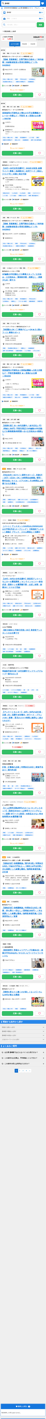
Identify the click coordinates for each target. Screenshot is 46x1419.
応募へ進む (17, 95)
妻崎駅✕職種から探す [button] (9, 1031)
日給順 (32, 44)
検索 (40, 25)
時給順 (24, 44)
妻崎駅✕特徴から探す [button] (9, 1035)
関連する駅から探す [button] (8, 1027)
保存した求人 (22, 1406)
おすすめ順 (15, 44)
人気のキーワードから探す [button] (10, 1039)
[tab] (23, 1027)
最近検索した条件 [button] (10, 31)
